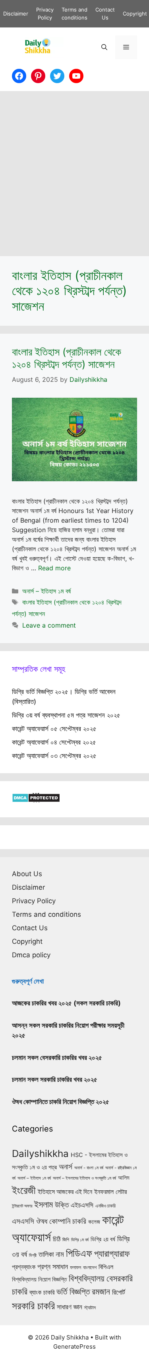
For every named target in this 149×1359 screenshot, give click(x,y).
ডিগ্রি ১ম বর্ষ (80, 1239)
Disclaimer (15, 13)
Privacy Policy (34, 901)
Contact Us (30, 928)
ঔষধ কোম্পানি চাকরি (61, 1221)
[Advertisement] (74, 169)
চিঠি (56, 1239)
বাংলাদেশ (90, 1267)
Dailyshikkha (40, 1153)
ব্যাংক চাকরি (41, 1292)
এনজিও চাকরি (105, 1206)
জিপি (65, 1239)
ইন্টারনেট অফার (22, 1206)
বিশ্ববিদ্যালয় (86, 1278)
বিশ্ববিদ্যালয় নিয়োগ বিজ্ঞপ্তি (39, 1279)
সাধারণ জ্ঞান (69, 1307)
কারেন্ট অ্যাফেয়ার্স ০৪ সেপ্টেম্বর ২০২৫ (54, 742)
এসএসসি (23, 1221)
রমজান (101, 1291)
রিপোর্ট (118, 1292)
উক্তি (62, 1204)
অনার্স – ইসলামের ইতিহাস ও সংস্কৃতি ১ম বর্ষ (84, 1178)
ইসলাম (43, 1204)
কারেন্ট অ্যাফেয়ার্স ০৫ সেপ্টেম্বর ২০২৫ (54, 729)
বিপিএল (106, 1267)
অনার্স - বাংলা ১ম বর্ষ (88, 1167)
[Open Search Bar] (104, 47)
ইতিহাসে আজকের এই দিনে (65, 1192)
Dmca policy (31, 955)
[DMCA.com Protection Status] (36, 800)
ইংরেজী (24, 1190)
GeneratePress (74, 1346)
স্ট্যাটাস (90, 1307)
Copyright (135, 13)
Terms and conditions (46, 914)
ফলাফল (75, 1267)
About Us (27, 874)
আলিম (123, 1177)
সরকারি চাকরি (33, 1305)
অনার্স (65, 1166)
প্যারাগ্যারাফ (112, 1253)
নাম (60, 1254)
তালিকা (46, 1254)
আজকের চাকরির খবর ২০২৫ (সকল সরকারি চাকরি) (66, 1003)
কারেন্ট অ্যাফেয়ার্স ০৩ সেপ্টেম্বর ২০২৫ (54, 756)
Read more (54, 568)
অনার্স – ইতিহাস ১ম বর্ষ (46, 591)
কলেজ (94, 1221)
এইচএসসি (82, 1205)
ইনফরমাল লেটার (110, 1192)
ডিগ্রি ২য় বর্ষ (103, 1239)
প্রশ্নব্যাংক (23, 1267)
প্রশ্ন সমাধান (52, 1266)
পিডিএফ (79, 1253)
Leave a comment (49, 625)
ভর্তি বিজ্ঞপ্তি (73, 1291)
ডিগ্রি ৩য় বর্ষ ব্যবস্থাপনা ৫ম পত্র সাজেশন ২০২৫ (66, 715)
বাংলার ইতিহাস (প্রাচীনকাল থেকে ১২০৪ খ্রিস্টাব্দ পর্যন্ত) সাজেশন (66, 358)
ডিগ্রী (33, 1255)
